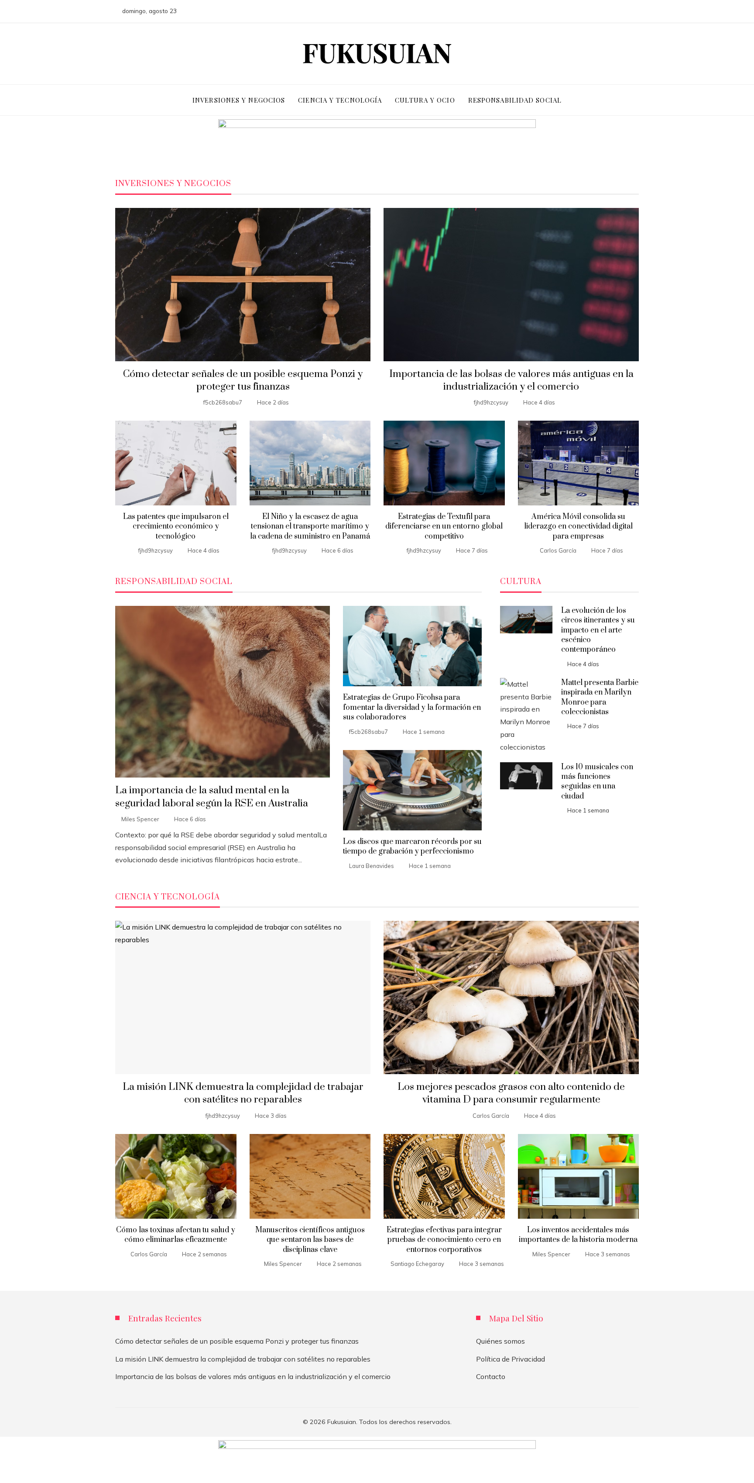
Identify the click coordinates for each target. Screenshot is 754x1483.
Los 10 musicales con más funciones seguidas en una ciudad (597, 781)
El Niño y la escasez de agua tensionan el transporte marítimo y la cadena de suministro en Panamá (310, 526)
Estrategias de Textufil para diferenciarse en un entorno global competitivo (444, 526)
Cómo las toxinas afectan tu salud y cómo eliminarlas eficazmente (175, 1234)
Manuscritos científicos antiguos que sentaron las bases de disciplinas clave (310, 1240)
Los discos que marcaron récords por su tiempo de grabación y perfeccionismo (412, 846)
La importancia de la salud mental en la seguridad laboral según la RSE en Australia (211, 796)
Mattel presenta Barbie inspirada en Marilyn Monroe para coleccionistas (599, 697)
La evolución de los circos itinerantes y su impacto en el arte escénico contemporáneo (598, 630)
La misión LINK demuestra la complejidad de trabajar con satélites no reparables (243, 1093)
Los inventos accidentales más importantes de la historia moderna (578, 1234)
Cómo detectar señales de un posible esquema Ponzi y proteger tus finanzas (243, 380)
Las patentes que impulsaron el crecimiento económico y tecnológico (176, 526)
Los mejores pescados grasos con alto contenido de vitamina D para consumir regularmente (511, 1093)
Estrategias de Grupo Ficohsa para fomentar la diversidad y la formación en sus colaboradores (412, 707)
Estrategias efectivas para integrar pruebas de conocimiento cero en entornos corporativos (444, 1240)
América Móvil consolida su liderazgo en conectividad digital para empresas (578, 526)
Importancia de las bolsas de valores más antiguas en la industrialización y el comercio (511, 380)
